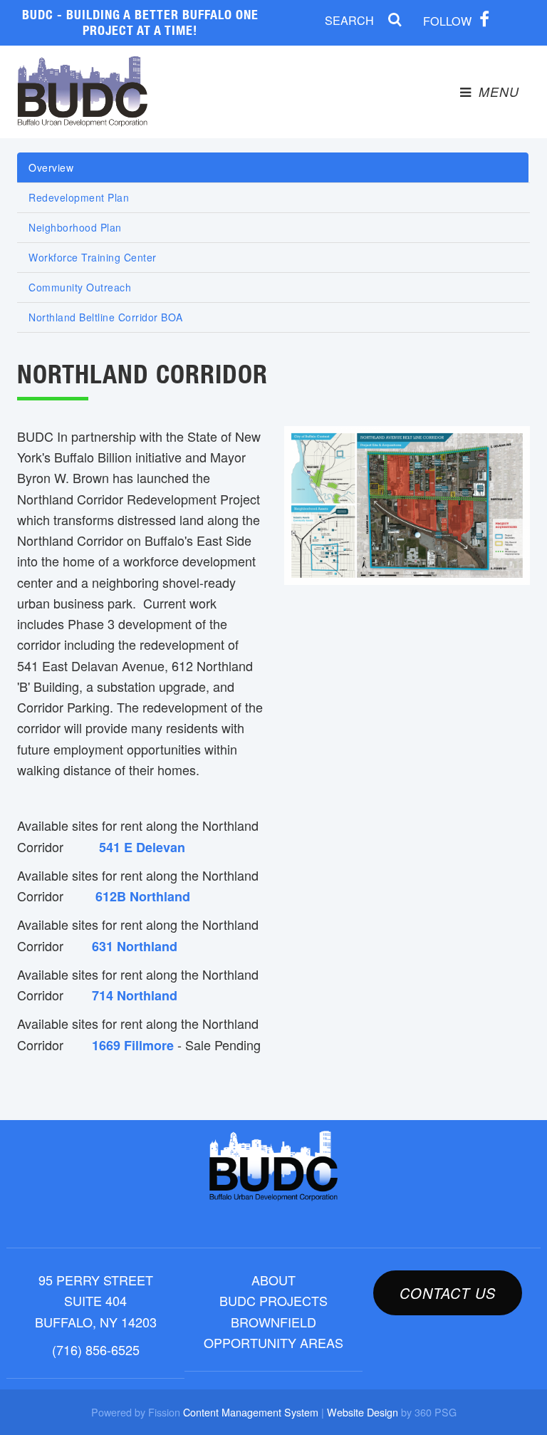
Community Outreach (79, 287)
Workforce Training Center (92, 257)
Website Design (362, 1411)
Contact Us (448, 1293)
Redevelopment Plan (78, 197)
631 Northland (134, 946)
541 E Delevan (142, 847)
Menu (496, 91)
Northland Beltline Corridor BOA (105, 317)
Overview (50, 167)
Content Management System (250, 1411)
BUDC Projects (273, 1300)
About (273, 1279)
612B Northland (142, 896)
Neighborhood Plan (75, 227)
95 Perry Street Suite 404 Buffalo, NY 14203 (96, 1300)
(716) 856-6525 (96, 1349)
